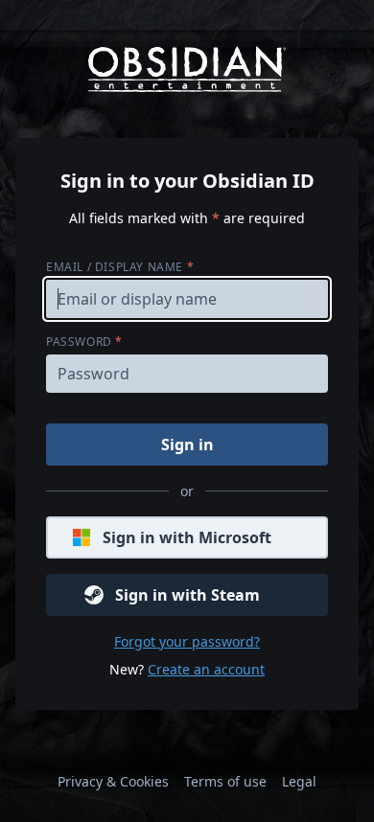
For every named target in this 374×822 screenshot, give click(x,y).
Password (84, 341)
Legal (299, 781)
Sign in (187, 444)
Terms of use (225, 781)
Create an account (206, 669)
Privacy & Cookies (113, 781)
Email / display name (120, 267)
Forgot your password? (187, 641)
